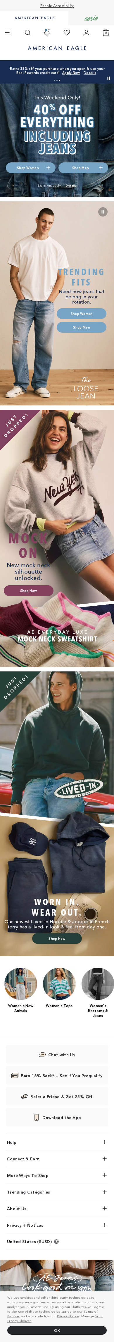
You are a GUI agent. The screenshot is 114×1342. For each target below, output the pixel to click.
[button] (54, 80)
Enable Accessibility (57, 5)
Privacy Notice (68, 1315)
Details (90, 72)
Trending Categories (28, 1192)
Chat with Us (61, 1054)
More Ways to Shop (28, 1175)
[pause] (103, 212)
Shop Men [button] (80, 167)
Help (11, 1142)
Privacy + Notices (25, 1225)
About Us (16, 1208)
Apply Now (71, 72)
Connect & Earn (23, 1159)
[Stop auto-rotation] (108, 78)
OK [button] (57, 1330)
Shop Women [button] (28, 167)
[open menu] (7, 32)
